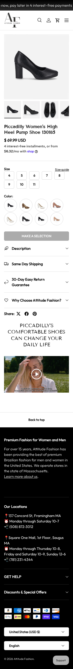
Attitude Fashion (24, 659)
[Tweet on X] (18, 314)
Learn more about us (21, 476)
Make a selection (36, 236)
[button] (57, 20)
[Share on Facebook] (27, 314)
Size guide (62, 169)
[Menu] (66, 20)
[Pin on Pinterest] (35, 314)
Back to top (36, 420)
